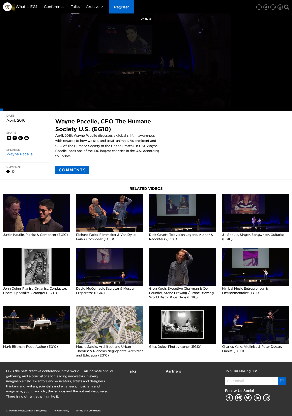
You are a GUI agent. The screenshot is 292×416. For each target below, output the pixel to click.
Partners (173, 371)
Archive (93, 7)
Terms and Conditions (88, 410)
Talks (75, 7)
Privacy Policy (61, 410)
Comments (72, 170)
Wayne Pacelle (19, 154)
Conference (54, 7)
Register (121, 7)
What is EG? (26, 7)
